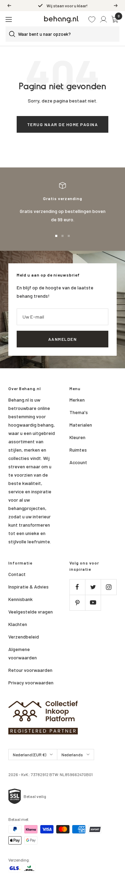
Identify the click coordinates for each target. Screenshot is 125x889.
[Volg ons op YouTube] (93, 602)
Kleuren (77, 437)
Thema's (78, 412)
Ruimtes (78, 450)
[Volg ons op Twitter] (93, 587)
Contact (17, 574)
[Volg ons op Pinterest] (77, 602)
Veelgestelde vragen (30, 612)
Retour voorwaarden (30, 670)
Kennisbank (20, 599)
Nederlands (72, 754)
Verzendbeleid (23, 637)
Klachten (17, 624)
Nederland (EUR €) (29, 754)
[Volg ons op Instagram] (108, 587)
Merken (77, 400)
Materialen (80, 425)
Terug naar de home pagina (62, 124)
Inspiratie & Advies (28, 587)
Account (78, 462)
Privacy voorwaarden (30, 682)
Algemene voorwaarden (22, 653)
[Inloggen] (103, 19)
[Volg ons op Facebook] (77, 587)
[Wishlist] (92, 19)
